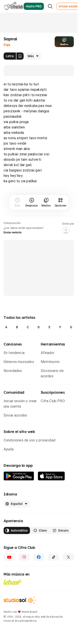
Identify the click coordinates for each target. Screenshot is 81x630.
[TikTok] (53, 557)
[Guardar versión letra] (20, 56)
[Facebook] (39, 557)
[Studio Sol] (20, 600)
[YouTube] (9, 557)
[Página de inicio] (14, 6)
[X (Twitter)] (68, 557)
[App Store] (51, 476)
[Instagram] (24, 557)
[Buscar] (50, 6)
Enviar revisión (13, 232)
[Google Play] (19, 476)
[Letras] (12, 582)
